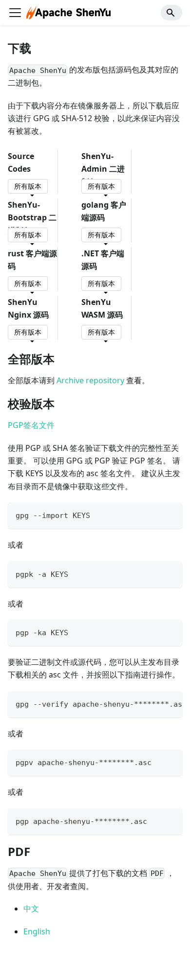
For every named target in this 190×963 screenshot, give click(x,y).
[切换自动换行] (152, 703)
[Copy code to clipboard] (170, 514)
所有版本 (27, 186)
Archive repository (90, 380)
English (36, 931)
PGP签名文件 (31, 425)
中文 (31, 908)
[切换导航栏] (15, 12)
